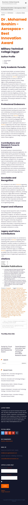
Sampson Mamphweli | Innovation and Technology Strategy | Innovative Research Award (13, 390)
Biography (8, 288)
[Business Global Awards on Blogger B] (9, 433)
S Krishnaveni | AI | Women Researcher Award (20, 349)
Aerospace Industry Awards (12, 293)
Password (6, 474)
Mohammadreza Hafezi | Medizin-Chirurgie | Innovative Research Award (12, 385)
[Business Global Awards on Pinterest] (6, 433)
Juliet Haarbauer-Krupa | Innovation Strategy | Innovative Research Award (12, 395)
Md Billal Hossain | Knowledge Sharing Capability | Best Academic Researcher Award (7, 352)
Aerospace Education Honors (8, 292)
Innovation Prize (20, 307)
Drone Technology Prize (20, 304)
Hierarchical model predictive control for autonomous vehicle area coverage (13, 274)
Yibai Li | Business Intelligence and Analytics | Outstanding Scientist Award (14, 322)
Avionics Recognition (9, 304)
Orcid (5, 62)
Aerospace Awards (15, 289)
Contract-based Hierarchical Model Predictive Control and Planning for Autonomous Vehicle (15, 281)
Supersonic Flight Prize (12, 315)
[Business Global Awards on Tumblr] (16, 433)
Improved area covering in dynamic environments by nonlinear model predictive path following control (14, 277)
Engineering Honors (6, 306)
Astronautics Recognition (7, 302)
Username (6, 468)
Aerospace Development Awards (17, 291)
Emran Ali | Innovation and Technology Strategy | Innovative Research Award (13, 379)
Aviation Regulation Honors (12, 303)
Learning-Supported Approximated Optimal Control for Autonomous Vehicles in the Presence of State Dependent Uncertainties (14, 271)
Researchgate (7, 60)
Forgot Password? (5, 491)
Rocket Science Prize (12, 310)
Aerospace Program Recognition (19, 295)
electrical (15, 76)
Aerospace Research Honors (8, 296)
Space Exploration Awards (13, 312)
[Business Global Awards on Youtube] (13, 433)
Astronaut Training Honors (19, 300)
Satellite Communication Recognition (11, 310)
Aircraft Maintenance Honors (15, 299)
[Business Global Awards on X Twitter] (2, 433)
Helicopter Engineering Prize (18, 306)
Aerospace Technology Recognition (13, 297)
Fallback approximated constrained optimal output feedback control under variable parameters (14, 284)
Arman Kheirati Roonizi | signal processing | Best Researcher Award (13, 326)
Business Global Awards (10, 2)
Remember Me (6, 481)
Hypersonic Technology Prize (8, 307)
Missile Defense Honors (7, 308)
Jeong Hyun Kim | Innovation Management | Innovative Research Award (12, 374)
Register (3, 490)
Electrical (15, 115)
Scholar (6, 63)
